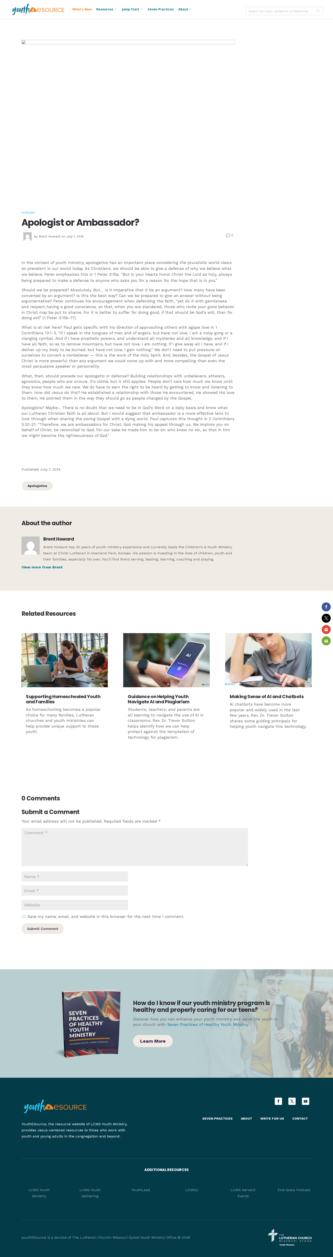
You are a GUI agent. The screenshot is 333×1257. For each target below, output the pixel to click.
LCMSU (192, 1190)
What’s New (82, 9)
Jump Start (132, 9)
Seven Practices (161, 9)
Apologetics (37, 486)
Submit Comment (42, 929)
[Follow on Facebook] (278, 1101)
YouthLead (141, 1190)
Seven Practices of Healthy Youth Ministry (207, 1024)
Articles (28, 212)
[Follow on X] (292, 1101)
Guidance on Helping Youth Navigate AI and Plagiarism (159, 699)
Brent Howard (49, 236)
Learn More (153, 1041)
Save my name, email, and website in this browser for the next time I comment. (105, 916)
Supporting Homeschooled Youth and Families (63, 699)
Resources (106, 9)
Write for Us (272, 1118)
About (185, 9)
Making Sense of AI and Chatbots (267, 696)
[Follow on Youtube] (305, 1101)
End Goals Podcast (294, 1190)
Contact (300, 1118)
